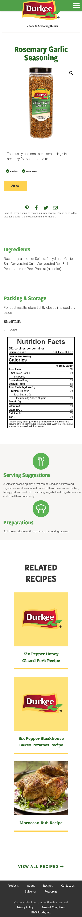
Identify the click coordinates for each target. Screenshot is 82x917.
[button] (71, 73)
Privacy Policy (24, 907)
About (31, 885)
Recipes (48, 885)
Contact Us (68, 885)
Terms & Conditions (54, 907)
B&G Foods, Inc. (41, 912)
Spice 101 (30, 891)
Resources (51, 891)
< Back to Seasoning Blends (42, 26)
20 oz (15, 186)
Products (13, 885)
